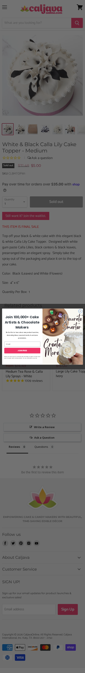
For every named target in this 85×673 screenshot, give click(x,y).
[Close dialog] (80, 311)
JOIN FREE (22, 350)
